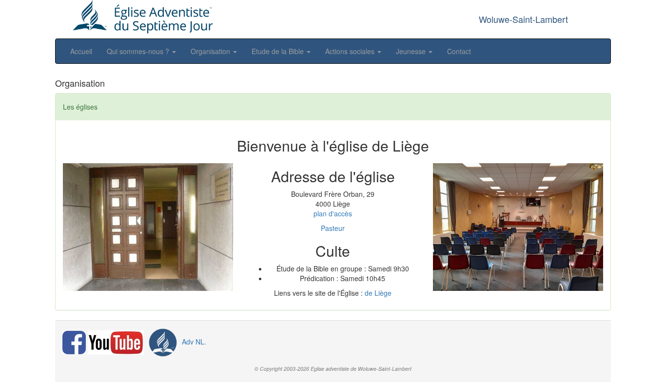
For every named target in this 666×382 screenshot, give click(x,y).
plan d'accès (332, 213)
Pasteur (333, 228)
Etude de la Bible (279, 51)
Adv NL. (193, 341)
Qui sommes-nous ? (139, 51)
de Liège (378, 293)
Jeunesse (412, 51)
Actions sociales (350, 51)
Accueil (81, 51)
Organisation (211, 51)
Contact (459, 51)
